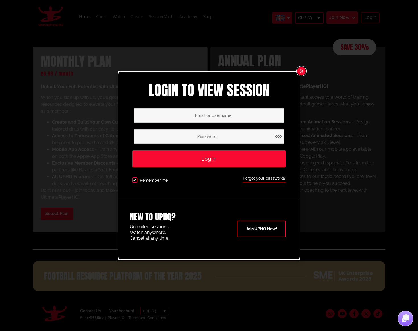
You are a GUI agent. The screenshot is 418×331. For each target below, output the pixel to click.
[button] (301, 71)
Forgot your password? (264, 178)
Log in (209, 159)
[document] (209, 165)
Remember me (154, 180)
